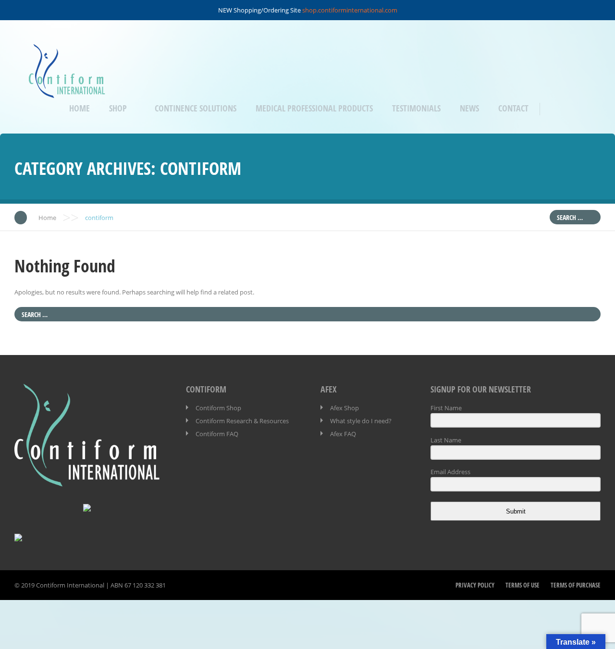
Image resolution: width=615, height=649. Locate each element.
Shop (118, 108)
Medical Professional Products (314, 108)
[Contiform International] (67, 91)
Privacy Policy (474, 585)
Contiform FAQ (217, 433)
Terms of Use (522, 585)
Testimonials (416, 108)
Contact (513, 108)
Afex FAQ (343, 433)
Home (79, 108)
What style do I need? (361, 420)
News (469, 108)
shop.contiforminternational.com (349, 10)
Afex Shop (344, 408)
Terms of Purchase (576, 585)
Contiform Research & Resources (242, 420)
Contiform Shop (218, 408)
